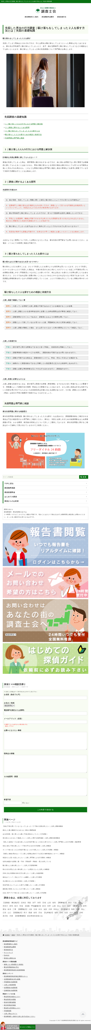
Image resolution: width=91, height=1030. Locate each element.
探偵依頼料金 (10, 492)
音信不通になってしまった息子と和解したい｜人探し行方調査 (24, 885)
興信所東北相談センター (12, 996)
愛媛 (30, 913)
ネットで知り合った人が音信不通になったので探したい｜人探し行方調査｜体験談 (30, 850)
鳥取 (73, 909)
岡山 (83, 909)
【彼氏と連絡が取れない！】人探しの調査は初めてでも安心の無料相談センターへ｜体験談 (33, 854)
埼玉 (80, 903)
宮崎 (81, 913)
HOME (7, 935)
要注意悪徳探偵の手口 (11, 967)
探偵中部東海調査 (10, 1002)
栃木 (16, 906)
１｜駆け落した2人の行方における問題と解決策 (24, 124)
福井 (69, 906)
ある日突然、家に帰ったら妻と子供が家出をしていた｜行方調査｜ (25, 834)
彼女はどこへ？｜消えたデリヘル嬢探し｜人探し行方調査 (22, 877)
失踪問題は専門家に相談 (14, 138)
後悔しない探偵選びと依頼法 (13, 964)
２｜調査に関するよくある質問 (17, 127)
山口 (9, 913)
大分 (71, 913)
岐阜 (9, 909)
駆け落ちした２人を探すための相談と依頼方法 (23, 134)
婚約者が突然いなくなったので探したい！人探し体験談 (21, 889)
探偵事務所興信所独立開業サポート (16, 976)
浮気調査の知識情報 (10, 982)
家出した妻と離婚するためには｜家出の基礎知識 (19, 830)
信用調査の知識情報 (10, 987)
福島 (54, 903)
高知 (40, 913)
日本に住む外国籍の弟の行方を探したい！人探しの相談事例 (23, 873)
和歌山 (56, 909)
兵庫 (50, 909)
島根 (78, 909)
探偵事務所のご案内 (31, 17)
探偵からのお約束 (12, 501)
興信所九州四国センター (12, 1008)
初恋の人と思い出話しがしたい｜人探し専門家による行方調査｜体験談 (27, 857)
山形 (49, 903)
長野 (49, 906)
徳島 (35, 913)
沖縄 (11, 916)
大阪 (30, 909)
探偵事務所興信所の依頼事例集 (14, 970)
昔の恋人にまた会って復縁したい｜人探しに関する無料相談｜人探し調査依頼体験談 (31, 838)
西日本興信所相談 (10, 1005)
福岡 (56, 913)
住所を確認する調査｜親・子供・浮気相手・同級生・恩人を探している (27, 861)
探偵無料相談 (10, 488)
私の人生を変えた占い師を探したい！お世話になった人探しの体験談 (26, 869)
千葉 (75, 903)
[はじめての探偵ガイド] (45, 644)
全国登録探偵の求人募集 (12, 979)
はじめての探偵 (11, 497)
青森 (29, 903)
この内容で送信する (45, 810)
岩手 (34, 903)
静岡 (84, 906)
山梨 (54, 906)
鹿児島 (5, 916)
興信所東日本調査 (10, 999)
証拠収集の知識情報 (10, 990)
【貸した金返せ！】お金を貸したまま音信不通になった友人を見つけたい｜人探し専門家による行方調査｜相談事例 (42, 842)
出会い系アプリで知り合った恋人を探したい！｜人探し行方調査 (24, 893)
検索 (84, 477)
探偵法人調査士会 (10, 958)
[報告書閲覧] (45, 524)
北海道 (23, 903)
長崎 (61, 913)
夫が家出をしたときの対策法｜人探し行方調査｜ (19, 881)
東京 (70, 903)
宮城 (44, 903)
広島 (4, 913)
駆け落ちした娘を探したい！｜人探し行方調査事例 (20, 865)
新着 (13, 935)
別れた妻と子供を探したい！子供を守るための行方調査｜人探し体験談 (27, 846)
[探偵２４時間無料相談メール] (45, 568)
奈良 (40, 909)
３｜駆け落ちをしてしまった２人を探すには (22, 131)
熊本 (76, 913)
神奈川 (5, 906)
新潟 (44, 906)
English (6, 955)
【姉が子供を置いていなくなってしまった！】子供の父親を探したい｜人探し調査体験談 (33, 826)
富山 (59, 906)
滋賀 (45, 909)
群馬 (11, 906)
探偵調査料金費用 (48, 17)
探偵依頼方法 (61, 17)
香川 (25, 913)
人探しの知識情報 (10, 985)
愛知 (4, 909)
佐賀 (66, 913)
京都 (35, 909)
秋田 (39, 903)
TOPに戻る (9, 483)
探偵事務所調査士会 (35, 916)
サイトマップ (8, 952)
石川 (64, 906)
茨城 (21, 906)
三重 (14, 909)
